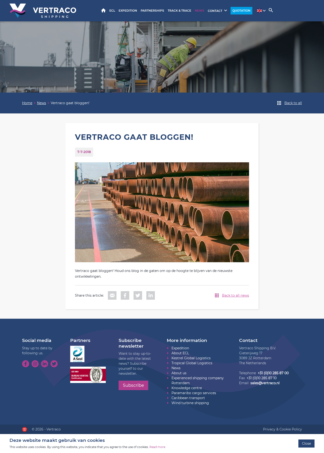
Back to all (293, 103)
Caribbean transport (188, 398)
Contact (215, 11)
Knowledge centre (186, 388)
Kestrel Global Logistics (191, 358)
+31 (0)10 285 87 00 (273, 373)
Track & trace (179, 10)
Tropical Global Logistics (191, 363)
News (199, 10)
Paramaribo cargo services (193, 393)
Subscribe (133, 385)
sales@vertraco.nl (265, 383)
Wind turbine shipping (190, 403)
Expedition (128, 10)
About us (178, 373)
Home (103, 10)
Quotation (241, 10)
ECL (112, 10)
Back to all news (235, 295)
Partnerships (152, 10)
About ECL (180, 353)
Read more (157, 447)
